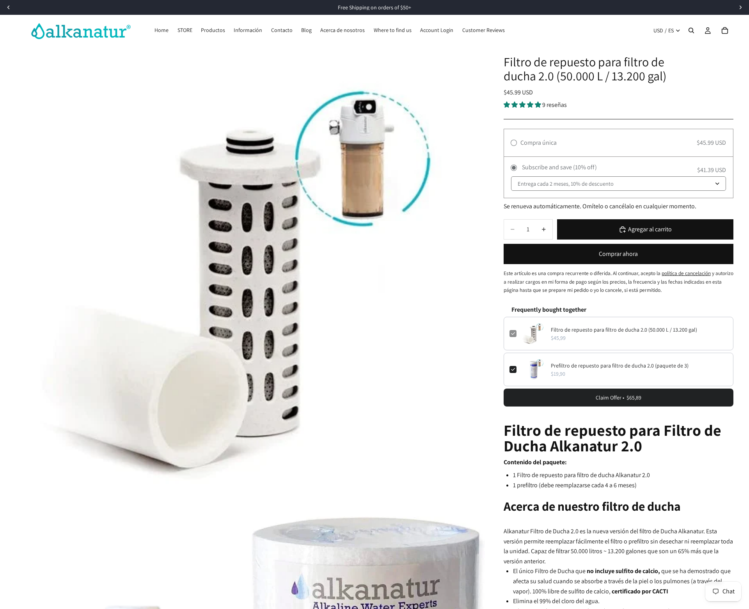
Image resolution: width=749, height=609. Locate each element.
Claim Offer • (618, 397)
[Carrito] (724, 30)
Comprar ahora (618, 254)
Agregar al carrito (650, 229)
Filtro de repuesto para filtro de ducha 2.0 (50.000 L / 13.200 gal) (624, 329)
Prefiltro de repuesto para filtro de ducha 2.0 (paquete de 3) (620, 365)
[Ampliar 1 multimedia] (250, 280)
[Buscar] (691, 30)
